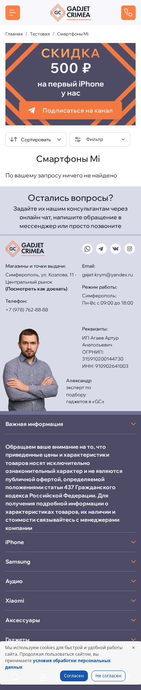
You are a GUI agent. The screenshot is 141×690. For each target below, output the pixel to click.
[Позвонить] (128, 12)
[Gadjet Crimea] (70, 13)
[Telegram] (101, 248)
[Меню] (12, 12)
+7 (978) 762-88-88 (26, 309)
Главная (14, 33)
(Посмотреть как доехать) (36, 289)
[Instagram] (129, 248)
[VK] (115, 248)
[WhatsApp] (87, 248)
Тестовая (40, 33)
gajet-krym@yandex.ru (107, 274)
